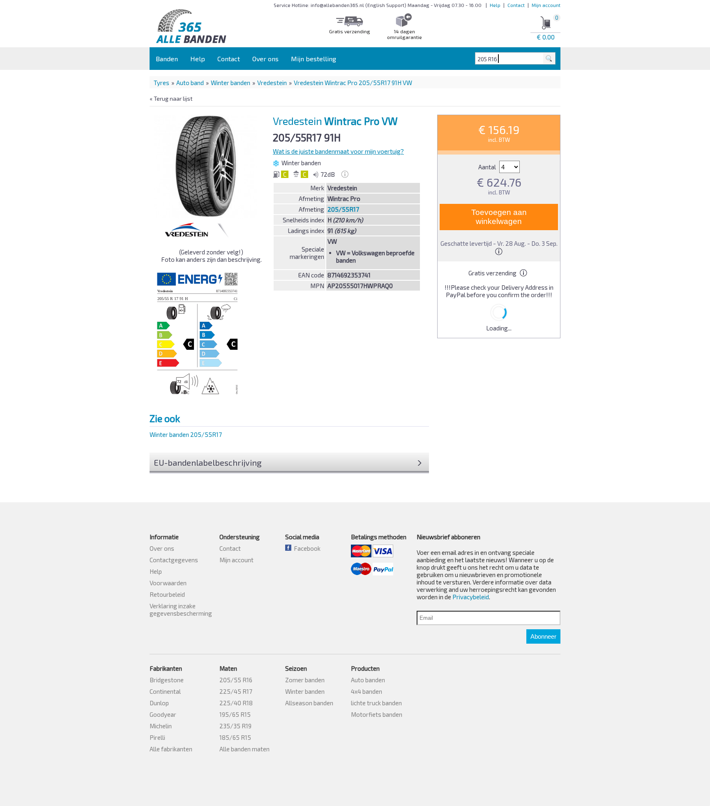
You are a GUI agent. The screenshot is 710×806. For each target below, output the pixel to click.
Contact (516, 5)
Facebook (305, 548)
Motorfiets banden (376, 714)
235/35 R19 (235, 726)
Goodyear (163, 714)
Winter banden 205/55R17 (186, 434)
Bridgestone (167, 680)
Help (495, 5)
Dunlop (159, 703)
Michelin (161, 726)
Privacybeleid (470, 596)
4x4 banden (366, 691)
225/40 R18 (236, 703)
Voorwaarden (168, 583)
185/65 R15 (235, 737)
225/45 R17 (235, 691)
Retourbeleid (167, 594)
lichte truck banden (376, 703)
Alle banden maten (244, 749)
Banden (167, 58)
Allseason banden (309, 703)
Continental (165, 691)
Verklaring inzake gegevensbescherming (181, 609)
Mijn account (546, 5)
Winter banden (230, 82)
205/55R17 (343, 209)
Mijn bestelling (313, 58)
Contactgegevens (174, 560)
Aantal (487, 167)
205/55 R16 (235, 680)
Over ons (265, 58)
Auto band (190, 82)
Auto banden (368, 680)
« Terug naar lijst (171, 98)
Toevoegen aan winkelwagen (499, 217)
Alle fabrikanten (171, 749)
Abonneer (543, 636)
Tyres (161, 82)
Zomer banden (305, 680)
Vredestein (272, 82)
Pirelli (157, 737)
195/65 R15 (235, 714)
